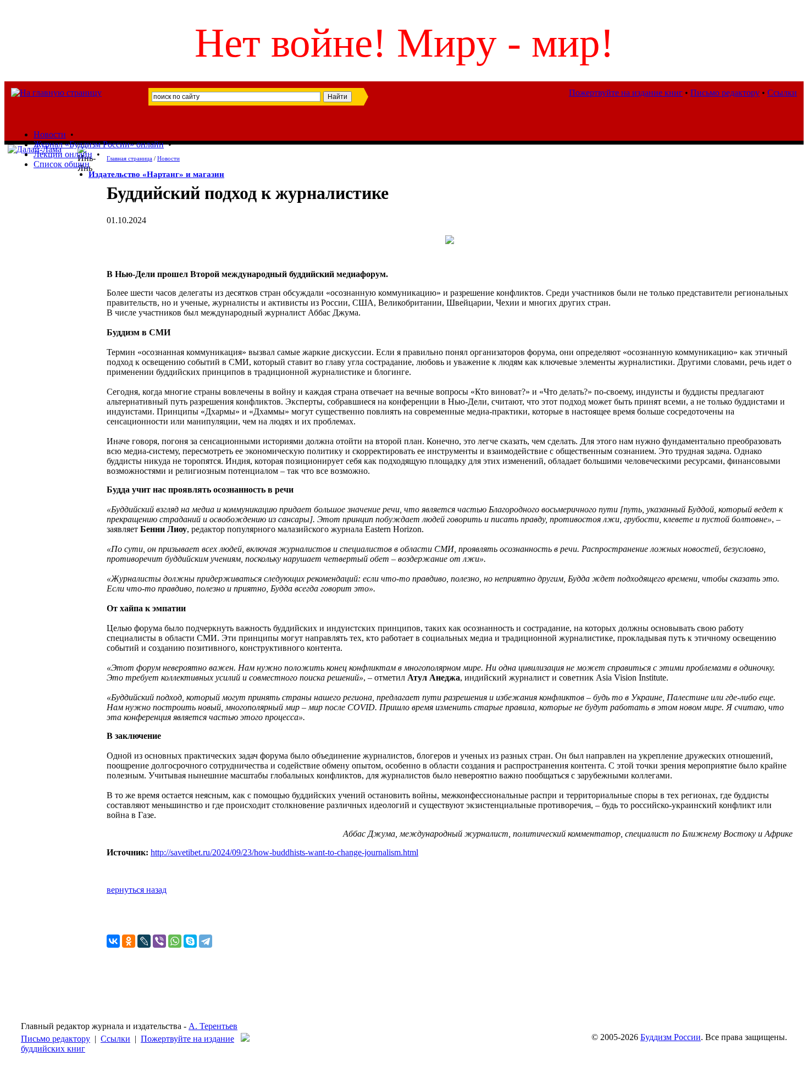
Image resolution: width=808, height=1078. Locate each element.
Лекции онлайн (63, 154)
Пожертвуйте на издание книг (626, 92)
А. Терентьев (213, 1026)
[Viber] (159, 941)
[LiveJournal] (144, 941)
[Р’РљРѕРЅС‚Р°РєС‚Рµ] (113, 941)
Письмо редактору (725, 92)
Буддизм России (670, 1037)
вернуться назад (137, 889)
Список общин (62, 164)
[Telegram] (205, 941)
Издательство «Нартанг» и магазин (156, 174)
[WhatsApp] (174, 941)
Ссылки (782, 92)
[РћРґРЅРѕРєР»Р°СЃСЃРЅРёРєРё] (128, 941)
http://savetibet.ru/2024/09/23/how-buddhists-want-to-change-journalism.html (284, 852)
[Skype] (190, 941)
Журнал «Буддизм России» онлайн (99, 144)
